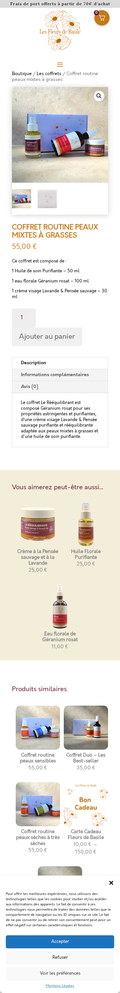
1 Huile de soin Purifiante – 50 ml (46, 271)
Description (33, 363)
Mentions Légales (60, 986)
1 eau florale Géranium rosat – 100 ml (50, 281)
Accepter (60, 941)
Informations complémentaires (55, 375)
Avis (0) (29, 386)
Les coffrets (49, 74)
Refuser (60, 957)
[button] (111, 883)
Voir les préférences (60, 973)
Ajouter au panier (47, 337)
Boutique (22, 74)
